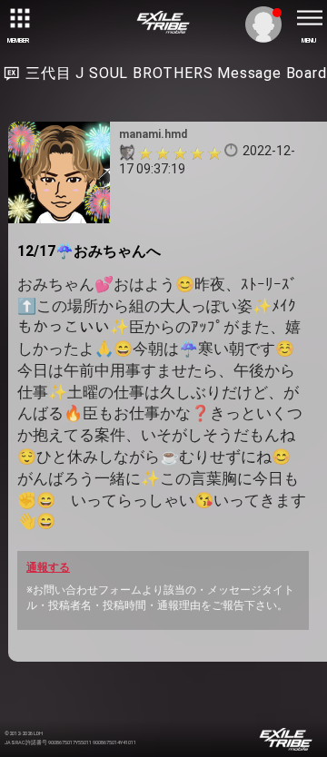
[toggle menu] (309, 18)
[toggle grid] (18, 18)
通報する (48, 567)
